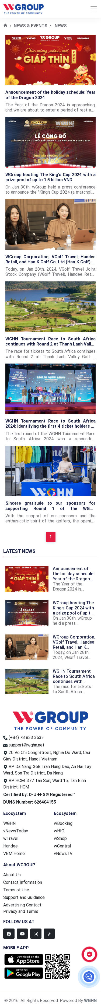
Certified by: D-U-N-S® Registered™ (39, 794)
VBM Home (14, 853)
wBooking (63, 823)
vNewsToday (15, 830)
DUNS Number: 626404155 (29, 802)
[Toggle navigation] (94, 9)
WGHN (9, 823)
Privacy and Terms (20, 911)
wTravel (10, 838)
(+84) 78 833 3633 (26, 737)
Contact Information (22, 882)
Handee (10, 846)
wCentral (62, 846)
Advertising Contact (22, 905)
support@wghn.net (26, 745)
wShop (60, 838)
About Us (12, 874)
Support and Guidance (24, 897)
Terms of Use (16, 889)
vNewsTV (63, 853)
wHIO (59, 830)
